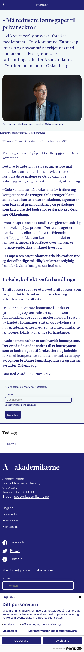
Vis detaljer (9, 630)
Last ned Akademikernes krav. (26, 374)
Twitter (15, 550)
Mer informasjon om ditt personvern (52, 630)
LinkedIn (16, 559)
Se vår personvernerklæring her (20, 405)
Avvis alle (62, 640)
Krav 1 (11, 444)
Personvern (10, 520)
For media (9, 514)
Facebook (17, 542)
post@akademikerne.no (31, 496)
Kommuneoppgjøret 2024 (13, 133)
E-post (9, 394)
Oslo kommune (37, 133)
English (7, 508)
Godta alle (21, 640)
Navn (6, 578)
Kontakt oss (11, 527)
